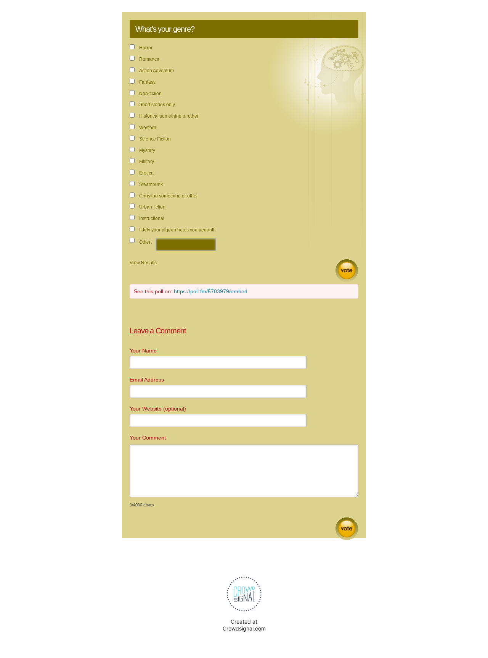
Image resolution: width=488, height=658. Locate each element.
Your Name (143, 351)
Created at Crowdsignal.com (244, 625)
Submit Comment (346, 528)
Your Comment (148, 438)
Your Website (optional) (158, 409)
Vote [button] (346, 270)
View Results (143, 262)
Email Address (147, 380)
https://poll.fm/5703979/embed (210, 291)
